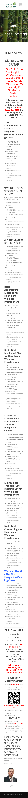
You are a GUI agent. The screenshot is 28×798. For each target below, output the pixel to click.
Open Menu (20, 4)
